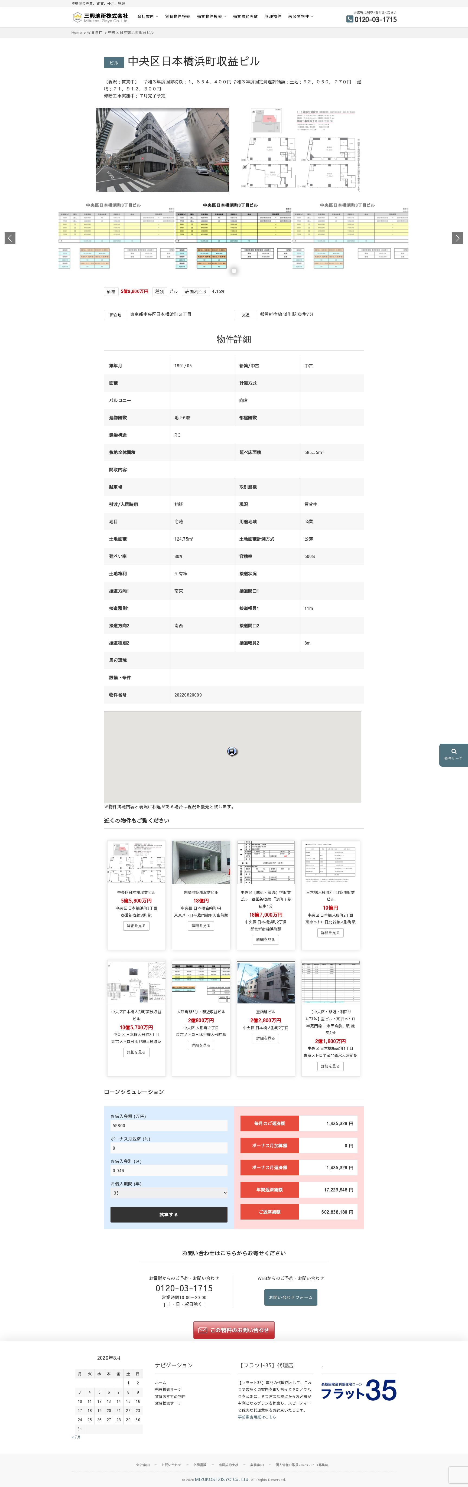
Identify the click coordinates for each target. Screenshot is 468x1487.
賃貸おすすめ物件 (170, 1396)
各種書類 (200, 1465)
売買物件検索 (209, 16)
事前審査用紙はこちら (257, 1417)
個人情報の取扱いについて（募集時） (303, 1465)
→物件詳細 (136, 925)
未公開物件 (298, 16)
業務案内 (257, 1465)
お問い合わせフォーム (291, 1297)
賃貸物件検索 (177, 16)
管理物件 (273, 16)
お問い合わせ (171, 1465)
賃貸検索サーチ (168, 1403)
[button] (233, 751)
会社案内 (146, 16)
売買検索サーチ (168, 1389)
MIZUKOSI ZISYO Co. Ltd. (222, 1479)
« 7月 (76, 1437)
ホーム (161, 1382)
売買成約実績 (245, 16)
